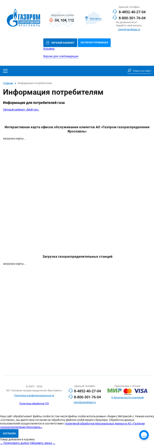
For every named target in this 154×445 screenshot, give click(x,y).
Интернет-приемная (94, 42)
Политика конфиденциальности (34, 395)
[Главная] (23, 18)
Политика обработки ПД (34, 403)
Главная (8, 83)
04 (57, 20)
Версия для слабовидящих (60, 56)
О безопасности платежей (127, 397)
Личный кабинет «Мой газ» (21, 109)
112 (71, 20)
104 (63, 20)
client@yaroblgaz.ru (129, 29)
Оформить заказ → (42, 443)
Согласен (9, 433)
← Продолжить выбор (14, 443)
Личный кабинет (63, 42)
